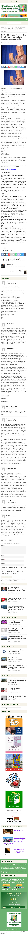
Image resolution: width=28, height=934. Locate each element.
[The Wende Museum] (14, 770)
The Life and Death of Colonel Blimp (15, 689)
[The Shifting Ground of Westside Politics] (4, 630)
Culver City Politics (8, 646)
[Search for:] (14, 23)
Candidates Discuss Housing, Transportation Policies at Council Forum (17, 667)
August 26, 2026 (13, 624)
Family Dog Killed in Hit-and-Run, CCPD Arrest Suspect (17, 599)
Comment (3, 545)
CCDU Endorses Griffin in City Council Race (16, 650)
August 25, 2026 (13, 632)
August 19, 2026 (13, 612)
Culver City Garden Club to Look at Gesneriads (16, 621)
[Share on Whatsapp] (16, 67)
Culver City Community (9, 617)
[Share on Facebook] (2, 67)
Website (3, 563)
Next (25, 16)
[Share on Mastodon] (18, 67)
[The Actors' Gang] (14, 260)
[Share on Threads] (25, 67)
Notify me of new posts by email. (11, 573)
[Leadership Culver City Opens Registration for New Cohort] (4, 638)
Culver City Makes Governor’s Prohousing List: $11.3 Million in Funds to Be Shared (17, 590)
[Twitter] (14, 1)
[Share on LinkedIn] (7, 67)
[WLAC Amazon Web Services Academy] (14, 733)
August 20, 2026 (13, 670)
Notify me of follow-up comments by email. (13, 571)
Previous (3, 16)
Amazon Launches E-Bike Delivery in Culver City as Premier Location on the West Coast (16, 608)
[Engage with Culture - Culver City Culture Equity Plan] (14, 752)
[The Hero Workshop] (14, 788)
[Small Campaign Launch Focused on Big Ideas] (4, 659)
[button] (26, 20)
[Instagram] (16, 1)
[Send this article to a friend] (11, 67)
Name (3, 555)
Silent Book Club (18, 835)
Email (2, 559)
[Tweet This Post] (5, 67)
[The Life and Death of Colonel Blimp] (4, 690)
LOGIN (20, 929)
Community (10, 27)
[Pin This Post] (9, 67)
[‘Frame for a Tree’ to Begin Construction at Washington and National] (4, 680)
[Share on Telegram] (21, 67)
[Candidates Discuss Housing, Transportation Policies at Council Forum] (4, 667)
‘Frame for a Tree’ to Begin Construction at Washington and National (17, 680)
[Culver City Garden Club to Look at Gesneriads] (4, 622)
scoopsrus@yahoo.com (10, 169)
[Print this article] (14, 67)
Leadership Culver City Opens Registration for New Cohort (17, 638)
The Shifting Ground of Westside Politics (15, 629)
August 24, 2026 (13, 641)
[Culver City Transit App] (14, 807)
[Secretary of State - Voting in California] (14, 822)
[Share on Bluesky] (23, 67)
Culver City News (7, 584)
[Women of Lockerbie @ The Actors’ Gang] (4, 698)
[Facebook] (11, 1)
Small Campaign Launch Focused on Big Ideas (15, 658)
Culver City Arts (7, 675)
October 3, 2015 (6, 42)
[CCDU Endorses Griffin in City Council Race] (4, 651)
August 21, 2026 (13, 594)
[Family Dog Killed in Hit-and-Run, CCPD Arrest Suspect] (4, 600)
